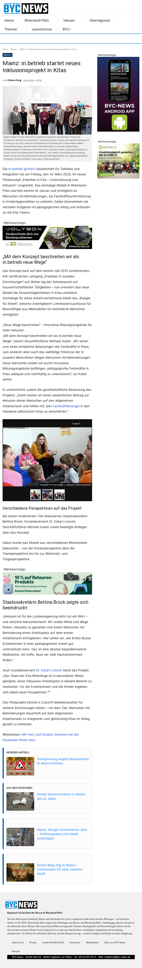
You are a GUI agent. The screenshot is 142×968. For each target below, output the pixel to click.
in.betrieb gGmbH (21, 169)
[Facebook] (5, 38)
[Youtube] (51, 38)
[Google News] (60, 38)
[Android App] (118, 130)
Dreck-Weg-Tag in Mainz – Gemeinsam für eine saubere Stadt (59, 869)
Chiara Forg (14, 80)
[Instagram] (14, 38)
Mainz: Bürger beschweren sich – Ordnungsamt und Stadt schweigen (62, 834)
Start (5, 49)
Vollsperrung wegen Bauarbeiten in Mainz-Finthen (63, 761)
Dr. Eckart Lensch (49, 670)
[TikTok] (32, 38)
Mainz (14, 49)
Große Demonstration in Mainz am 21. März (61, 796)
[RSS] (23, 38)
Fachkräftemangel (66, 406)
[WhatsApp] (41, 38)
